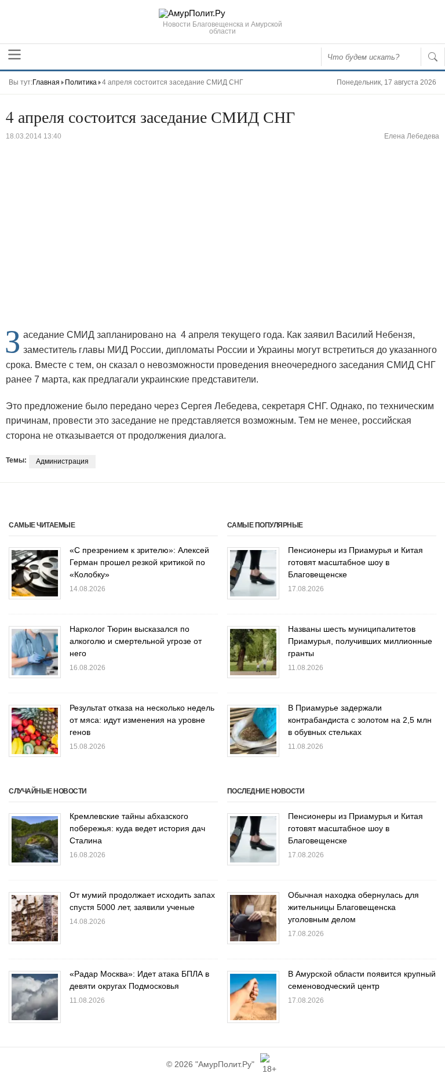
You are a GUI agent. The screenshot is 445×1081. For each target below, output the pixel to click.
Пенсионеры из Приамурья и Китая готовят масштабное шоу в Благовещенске (355, 562)
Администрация (62, 461)
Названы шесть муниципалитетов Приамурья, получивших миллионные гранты (360, 641)
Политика (81, 82)
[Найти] (433, 57)
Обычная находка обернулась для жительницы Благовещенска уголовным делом (353, 907)
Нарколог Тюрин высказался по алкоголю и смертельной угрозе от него (136, 641)
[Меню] (14, 54)
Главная (46, 82)
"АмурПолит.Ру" (224, 1064)
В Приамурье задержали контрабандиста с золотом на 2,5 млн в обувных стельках (360, 720)
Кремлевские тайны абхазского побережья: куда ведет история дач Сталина (137, 828)
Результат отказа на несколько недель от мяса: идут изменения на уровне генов (142, 720)
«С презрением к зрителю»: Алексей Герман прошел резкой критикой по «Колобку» (139, 562)
